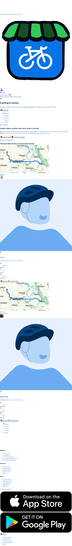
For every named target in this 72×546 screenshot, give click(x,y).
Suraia (2, 257)
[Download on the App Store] (36, 501)
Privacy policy (6, 539)
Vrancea (6, 120)
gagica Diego (4, 396)
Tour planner (6, 455)
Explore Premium (7, 479)
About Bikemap (7, 483)
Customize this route (14, 281)
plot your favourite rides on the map (15, 133)
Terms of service (7, 537)
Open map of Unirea (6, 137)
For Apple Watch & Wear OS (10, 458)
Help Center (6, 484)
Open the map (5, 110)
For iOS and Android (8, 457)
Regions (6, 115)
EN (3, 90)
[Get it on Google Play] (36, 522)
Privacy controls (7, 540)
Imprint (5, 544)
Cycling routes (7, 468)
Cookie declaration (8, 542)
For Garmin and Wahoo (9, 460)
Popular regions (7, 470)
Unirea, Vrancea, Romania (15, 260)
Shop (4, 473)
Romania (6, 118)
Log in (3, 92)
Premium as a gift (7, 481)
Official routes (6, 466)
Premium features (16, 14)
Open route (4, 281)
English (3, 534)
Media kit (5, 486)
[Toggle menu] (9, 95)
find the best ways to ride (43, 133)
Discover (2, 14)
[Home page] (36, 6)
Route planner (8, 14)
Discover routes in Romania (18, 137)
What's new (6, 471)
